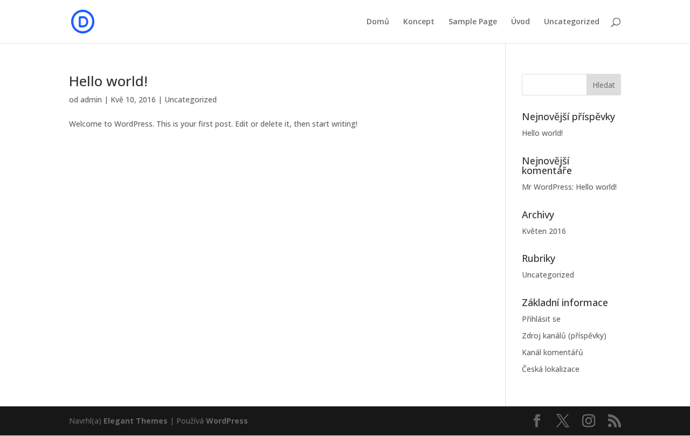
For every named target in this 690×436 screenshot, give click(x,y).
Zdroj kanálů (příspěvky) (564, 335)
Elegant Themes (136, 421)
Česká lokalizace (550, 369)
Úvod (520, 22)
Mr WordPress (547, 187)
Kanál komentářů (552, 352)
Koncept (418, 22)
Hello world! (108, 81)
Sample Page (472, 22)
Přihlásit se (541, 319)
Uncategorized (571, 22)
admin (91, 99)
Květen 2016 (544, 231)
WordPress (227, 421)
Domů (378, 22)
